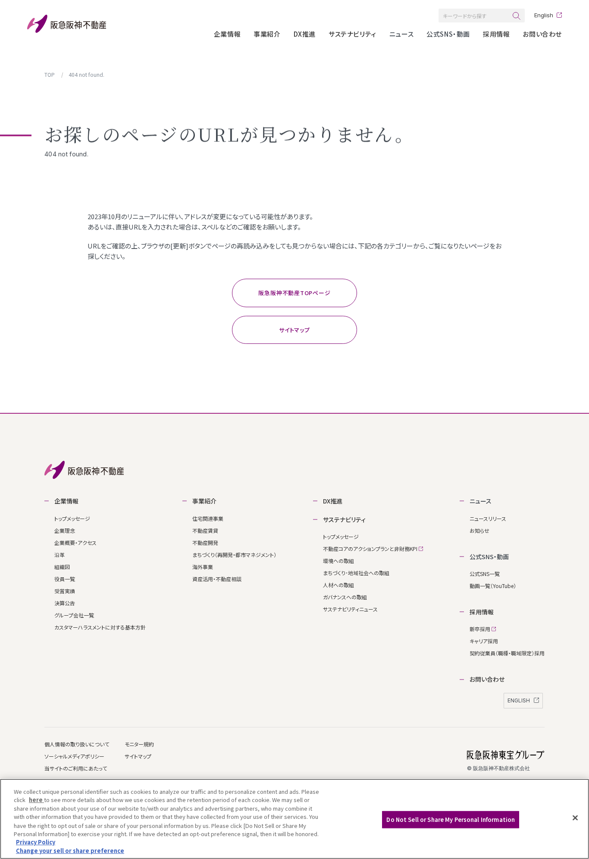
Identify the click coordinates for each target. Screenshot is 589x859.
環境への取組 (338, 560)
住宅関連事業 (207, 518)
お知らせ (479, 530)
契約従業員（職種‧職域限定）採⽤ (507, 653)
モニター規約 (139, 744)
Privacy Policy (35, 842)
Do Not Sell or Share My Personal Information (450, 819)
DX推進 (305, 33)
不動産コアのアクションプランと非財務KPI (371, 548)
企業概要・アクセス (75, 542)
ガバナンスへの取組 (345, 597)
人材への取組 (338, 584)
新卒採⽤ (481, 628)
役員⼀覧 (64, 578)
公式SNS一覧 (485, 573)
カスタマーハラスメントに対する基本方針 (100, 627)
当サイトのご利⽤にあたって (75, 768)
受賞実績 (64, 591)
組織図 (62, 566)
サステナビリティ (352, 33)
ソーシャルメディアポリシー (74, 756)
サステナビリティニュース (350, 609)
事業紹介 (267, 33)
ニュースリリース (488, 518)
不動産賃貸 (205, 530)
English (543, 15)
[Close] (575, 817)
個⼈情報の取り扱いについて (76, 744)
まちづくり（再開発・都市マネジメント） (234, 554)
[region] (294, 819)
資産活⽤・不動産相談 (216, 578)
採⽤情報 (496, 33)
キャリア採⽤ (484, 641)
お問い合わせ (542, 33)
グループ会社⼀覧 (74, 615)
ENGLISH (519, 700)
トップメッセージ (72, 518)
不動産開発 (205, 542)
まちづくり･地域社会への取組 (356, 572)
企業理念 (64, 530)
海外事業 (202, 566)
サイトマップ (138, 756)
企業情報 (227, 33)
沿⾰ (59, 554)
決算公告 (64, 603)
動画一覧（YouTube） (493, 585)
